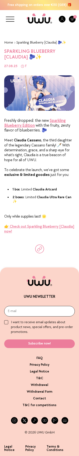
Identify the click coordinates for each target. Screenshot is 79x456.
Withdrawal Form (39, 392)
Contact (39, 398)
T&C (39, 378)
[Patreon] (54, 420)
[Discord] (65, 420)
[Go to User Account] (62, 19)
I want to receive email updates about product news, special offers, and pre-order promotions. (42, 327)
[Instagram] (14, 420)
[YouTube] (44, 420)
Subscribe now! (39, 344)
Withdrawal (39, 385)
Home (8, 43)
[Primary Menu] (10, 19)
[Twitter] (24, 420)
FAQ (39, 358)
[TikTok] (34, 420)
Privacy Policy (39, 365)
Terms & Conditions (55, 448)
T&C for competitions (39, 405)
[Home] (39, 19)
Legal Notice (39, 372)
